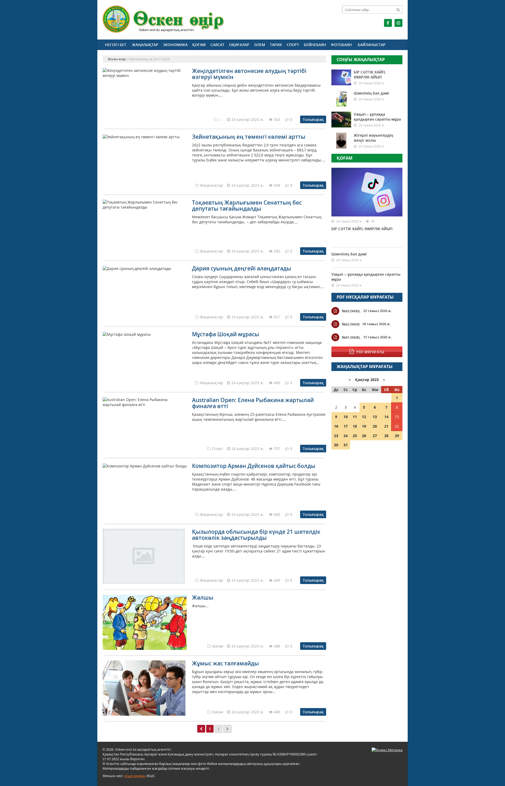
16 (336, 426)
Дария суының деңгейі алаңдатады (241, 268)
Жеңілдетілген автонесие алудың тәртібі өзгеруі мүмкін (249, 74)
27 (375, 435)
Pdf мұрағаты (370, 351)
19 (364, 426)
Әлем (259, 44)
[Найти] (398, 9)
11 (355, 416)
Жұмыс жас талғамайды (225, 663)
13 (375, 416)
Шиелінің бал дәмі (371, 93)
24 (346, 435)
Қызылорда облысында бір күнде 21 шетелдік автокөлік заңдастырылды (256, 534)
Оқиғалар (239, 44)
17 (346, 426)
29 (397, 435)
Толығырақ (313, 119)
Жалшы (202, 597)
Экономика (175, 44)
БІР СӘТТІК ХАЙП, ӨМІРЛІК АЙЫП (370, 75)
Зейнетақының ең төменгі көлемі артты (248, 136)
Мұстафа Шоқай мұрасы (225, 334)
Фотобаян (341, 44)
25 (355, 435)
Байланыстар (372, 44)
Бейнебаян (315, 44)
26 (364, 435)
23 (336, 435)
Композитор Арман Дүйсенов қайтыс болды (253, 465)
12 (364, 416)
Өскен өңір (164, 19)
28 (386, 435)
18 (355, 426)
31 (346, 444)
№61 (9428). (351, 337)
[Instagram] (398, 23)
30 (336, 444)
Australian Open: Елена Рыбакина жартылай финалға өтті (253, 403)
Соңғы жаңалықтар (361, 59)
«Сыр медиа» (135, 775)
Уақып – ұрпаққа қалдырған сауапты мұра (377, 117)
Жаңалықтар (145, 44)
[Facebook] (388, 23)
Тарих (276, 44)
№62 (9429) (351, 324)
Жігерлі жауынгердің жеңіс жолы (373, 138)
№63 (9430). (351, 311)
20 (375, 426)
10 (346, 416)
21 (386, 426)
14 (386, 416)
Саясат (217, 44)
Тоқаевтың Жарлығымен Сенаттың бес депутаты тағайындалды (247, 205)
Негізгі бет (115, 44)
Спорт (293, 44)
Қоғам (199, 44)
